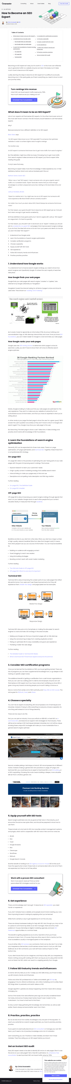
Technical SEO (18, 57)
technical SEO (39, 450)
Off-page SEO (18, 54)
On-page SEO (18, 51)
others (33, 692)
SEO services (25, 944)
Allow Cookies (56, 1075)
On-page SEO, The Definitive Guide (21, 485)
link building (56, 770)
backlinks (39, 502)
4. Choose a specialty (43, 39)
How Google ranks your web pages (23, 44)
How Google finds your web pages (23, 41)
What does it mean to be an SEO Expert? (24, 36)
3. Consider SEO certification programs (47, 36)
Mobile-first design (26, 584)
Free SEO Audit (64, 3)
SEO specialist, (48, 905)
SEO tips (52, 980)
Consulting (23, 3)
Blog (49, 3)
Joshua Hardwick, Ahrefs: (16, 192)
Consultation (22, 100)
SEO (19, 22)
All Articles (7, 9)
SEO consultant (39, 1029)
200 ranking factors (26, 346)
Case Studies (40, 3)
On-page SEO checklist (17, 488)
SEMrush (20, 692)
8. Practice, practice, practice (45, 52)
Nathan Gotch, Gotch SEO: (16, 176)
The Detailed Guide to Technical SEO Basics (24, 654)
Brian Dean (11, 135)
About (31, 3)
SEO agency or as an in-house (39, 864)
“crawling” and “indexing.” (34, 291)
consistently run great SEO (21, 226)
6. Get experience (41, 44)
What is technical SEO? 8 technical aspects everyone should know (31, 657)
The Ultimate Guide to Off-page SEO (22, 568)
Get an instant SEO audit (43, 55)
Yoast (26, 692)
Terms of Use (36, 1081)
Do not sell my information (55, 1079)
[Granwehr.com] (7, 4)
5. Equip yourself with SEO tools (45, 42)
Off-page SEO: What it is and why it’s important (25, 571)
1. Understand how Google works (22, 39)
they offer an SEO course (51, 690)
